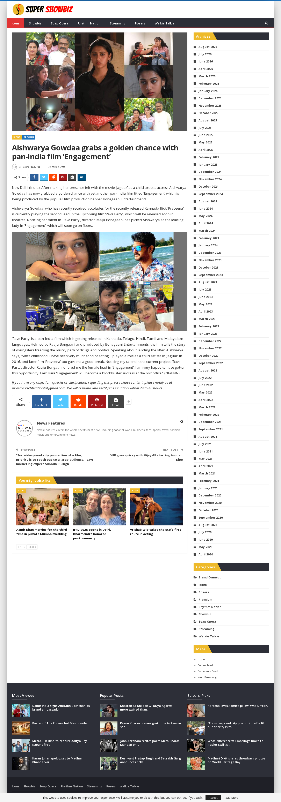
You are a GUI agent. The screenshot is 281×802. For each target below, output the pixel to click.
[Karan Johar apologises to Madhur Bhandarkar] (21, 763)
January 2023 (208, 334)
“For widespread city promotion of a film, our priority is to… (237, 725)
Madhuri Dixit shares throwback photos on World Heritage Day (236, 760)
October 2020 (208, 510)
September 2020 (211, 517)
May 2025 (205, 142)
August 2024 (208, 201)
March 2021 (207, 473)
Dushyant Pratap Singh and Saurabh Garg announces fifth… (150, 760)
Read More (231, 797)
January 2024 (208, 245)
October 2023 (208, 267)
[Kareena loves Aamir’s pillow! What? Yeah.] (196, 710)
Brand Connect (210, 577)
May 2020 (205, 547)
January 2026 (208, 91)
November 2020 (210, 503)
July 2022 (205, 378)
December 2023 (210, 253)
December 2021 (210, 422)
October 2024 (208, 186)
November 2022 (210, 348)
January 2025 (208, 164)
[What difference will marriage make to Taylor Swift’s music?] (196, 745)
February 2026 (209, 83)
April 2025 (206, 150)
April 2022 (206, 400)
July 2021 (205, 444)
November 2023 (210, 260)
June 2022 (206, 385)
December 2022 (210, 341)
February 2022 (209, 415)
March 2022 (207, 407)
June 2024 (206, 208)
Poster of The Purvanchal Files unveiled (60, 723)
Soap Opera (59, 23)
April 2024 (206, 223)
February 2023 (209, 326)
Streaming (117, 23)
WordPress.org (207, 677)
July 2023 (205, 289)
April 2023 (206, 311)
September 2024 (211, 194)
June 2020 (206, 539)
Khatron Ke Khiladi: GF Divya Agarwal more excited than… (146, 707)
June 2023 (206, 297)
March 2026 (207, 76)
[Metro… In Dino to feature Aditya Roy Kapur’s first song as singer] (21, 745)
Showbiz (35, 23)
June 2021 (206, 451)
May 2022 (205, 392)
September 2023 (211, 275)
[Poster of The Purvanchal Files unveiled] (21, 728)
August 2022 (208, 370)
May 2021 (205, 458)
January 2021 (208, 488)
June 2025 (206, 135)
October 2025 (208, 113)
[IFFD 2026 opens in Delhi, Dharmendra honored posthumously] (99, 507)
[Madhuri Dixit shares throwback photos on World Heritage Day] (196, 763)
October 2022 (208, 356)
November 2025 (210, 105)
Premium (29, 137)
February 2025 (209, 157)
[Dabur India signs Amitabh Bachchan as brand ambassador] (21, 710)
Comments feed (208, 671)
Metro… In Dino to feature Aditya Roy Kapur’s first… (59, 743)
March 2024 (207, 231)
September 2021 (211, 429)
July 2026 (205, 54)
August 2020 (208, 525)
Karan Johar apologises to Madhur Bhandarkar (57, 760)
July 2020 (205, 532)
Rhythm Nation (89, 23)
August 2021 (208, 437)
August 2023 (208, 282)
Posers (140, 23)
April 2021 (206, 466)
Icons (16, 23)
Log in (201, 659)
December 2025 (210, 98)
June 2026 (206, 61)
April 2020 (206, 554)
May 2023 (205, 304)
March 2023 (207, 319)
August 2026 (208, 47)
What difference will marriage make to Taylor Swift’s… (235, 743)
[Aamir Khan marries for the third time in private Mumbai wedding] (42, 507)
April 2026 (206, 69)
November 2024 (210, 179)
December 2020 (210, 495)
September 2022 (211, 363)
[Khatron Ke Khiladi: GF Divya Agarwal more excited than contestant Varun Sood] (108, 710)
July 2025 (205, 128)
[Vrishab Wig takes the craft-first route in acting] (156, 507)
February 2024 (209, 238)
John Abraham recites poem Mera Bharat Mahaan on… (150, 743)
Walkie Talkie (164, 23)
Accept (213, 798)
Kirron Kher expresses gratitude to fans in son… (150, 725)
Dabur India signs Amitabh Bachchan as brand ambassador (61, 707)
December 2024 (210, 172)
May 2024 (205, 216)
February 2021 (209, 481)
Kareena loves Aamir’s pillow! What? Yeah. (238, 706)
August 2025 (208, 120)
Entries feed (205, 665)
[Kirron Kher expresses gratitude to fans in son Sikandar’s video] (108, 728)
